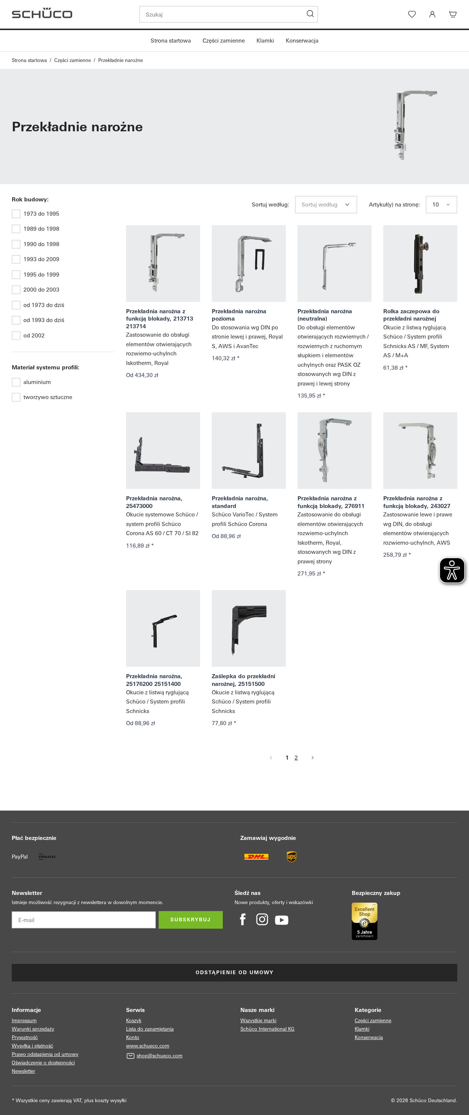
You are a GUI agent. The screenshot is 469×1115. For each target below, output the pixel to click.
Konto (132, 1037)
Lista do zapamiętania (150, 1029)
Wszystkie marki (258, 1020)
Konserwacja (302, 40)
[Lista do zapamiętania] (411, 14)
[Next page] (312, 758)
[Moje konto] (432, 14)
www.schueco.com (147, 1046)
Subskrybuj (190, 919)
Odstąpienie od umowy (235, 972)
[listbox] (321, 205)
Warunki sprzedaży (33, 1029)
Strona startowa (171, 40)
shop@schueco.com (159, 1056)
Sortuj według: (270, 204)
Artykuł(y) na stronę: (394, 204)
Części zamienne (224, 40)
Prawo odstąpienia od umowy (45, 1054)
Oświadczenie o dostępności (43, 1062)
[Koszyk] (452, 14)
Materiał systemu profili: (46, 367)
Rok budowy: (30, 199)
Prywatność (25, 1037)
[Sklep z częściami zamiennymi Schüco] (70, 14)
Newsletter (23, 1071)
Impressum (24, 1020)
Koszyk (133, 1020)
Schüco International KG (267, 1029)
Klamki (265, 40)
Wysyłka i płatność (32, 1046)
